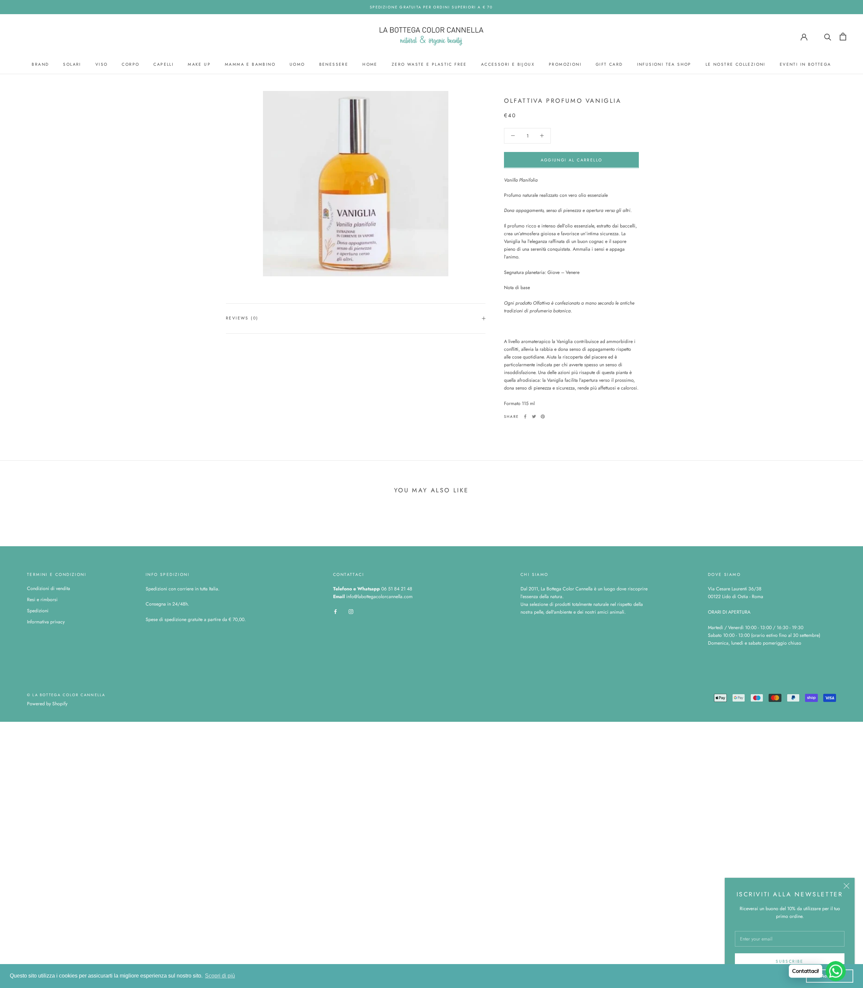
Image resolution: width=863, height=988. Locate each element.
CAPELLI (163, 64)
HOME (370, 64)
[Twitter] (534, 416)
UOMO (297, 64)
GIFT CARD (609, 64)
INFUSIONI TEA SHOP (664, 64)
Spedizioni (38, 610)
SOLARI (72, 64)
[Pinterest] (543, 416)
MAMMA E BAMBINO (250, 64)
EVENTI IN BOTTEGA (805, 64)
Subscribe (790, 961)
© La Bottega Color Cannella (66, 695)
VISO (101, 64)
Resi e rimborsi (42, 599)
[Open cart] (843, 36)
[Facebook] (525, 416)
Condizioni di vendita (48, 588)
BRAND (40, 64)
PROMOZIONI (565, 64)
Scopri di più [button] (220, 976)
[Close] (846, 886)
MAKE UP (199, 64)
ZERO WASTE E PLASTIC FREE (429, 64)
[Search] (827, 36)
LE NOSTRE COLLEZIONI (736, 64)
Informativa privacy (46, 621)
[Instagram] (351, 611)
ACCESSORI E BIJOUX (508, 64)
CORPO (130, 64)
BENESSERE (334, 64)
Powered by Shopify (47, 703)
